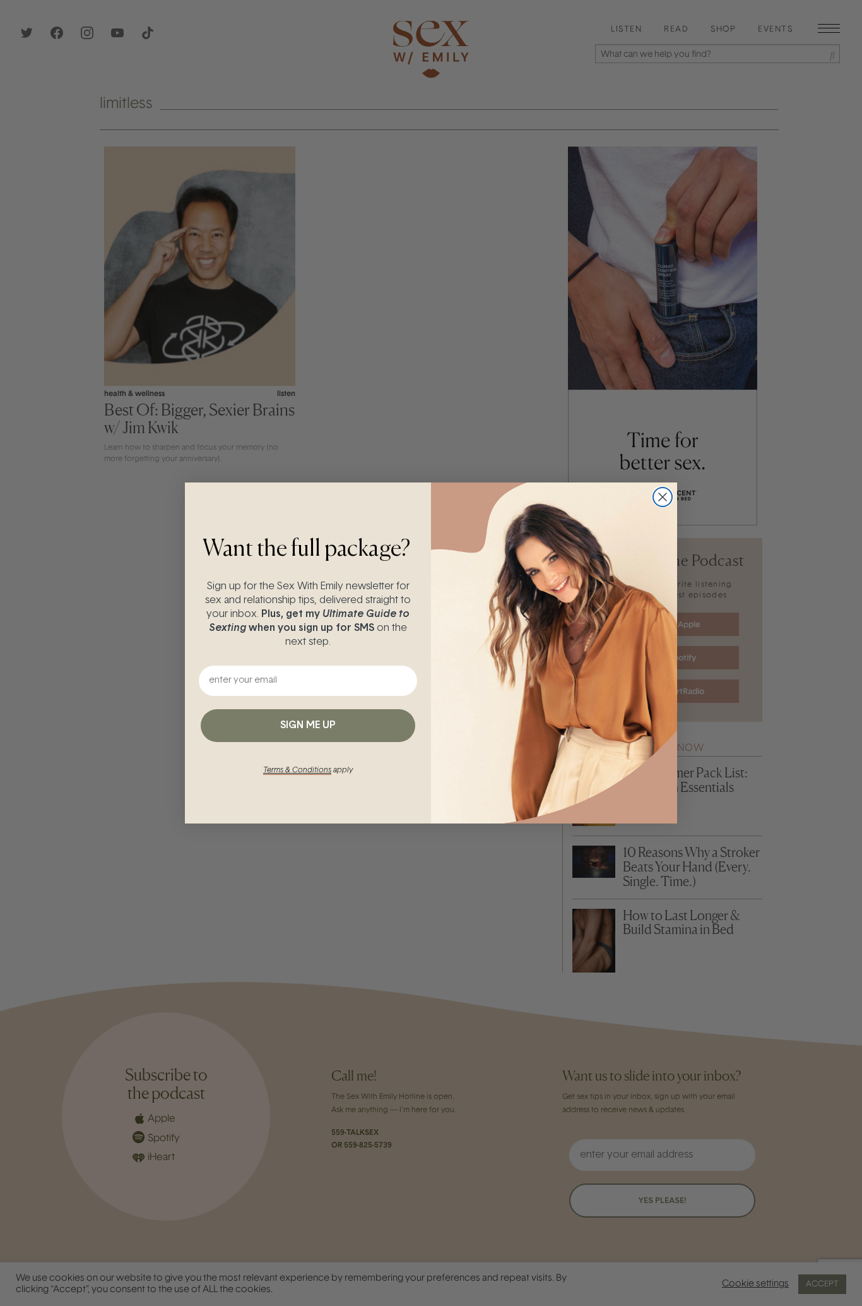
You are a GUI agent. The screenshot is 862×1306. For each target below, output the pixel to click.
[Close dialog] (662, 497)
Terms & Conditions (297, 770)
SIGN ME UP (308, 726)
